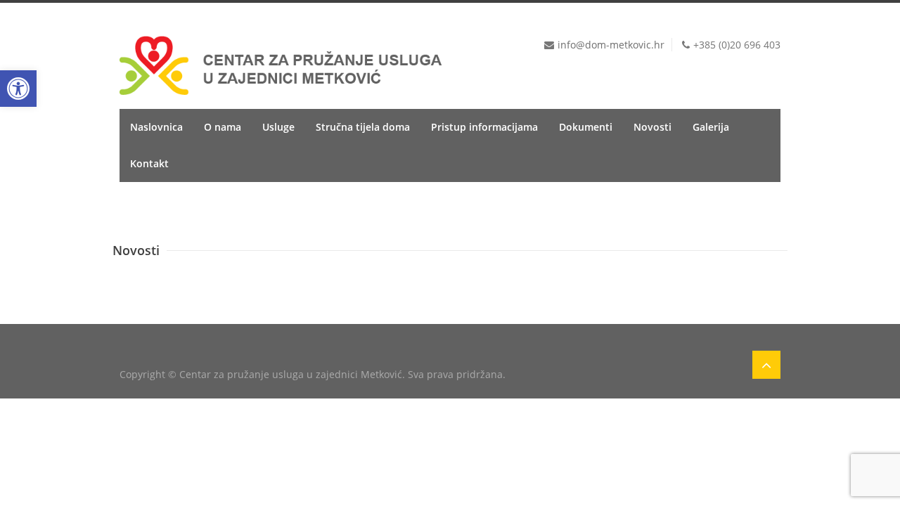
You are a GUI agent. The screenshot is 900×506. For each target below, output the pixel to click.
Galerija (711, 127)
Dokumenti (585, 127)
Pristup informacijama (484, 127)
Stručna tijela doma (363, 127)
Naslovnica (156, 127)
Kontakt (149, 163)
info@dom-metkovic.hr (611, 44)
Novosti (652, 127)
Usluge (278, 127)
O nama (222, 127)
